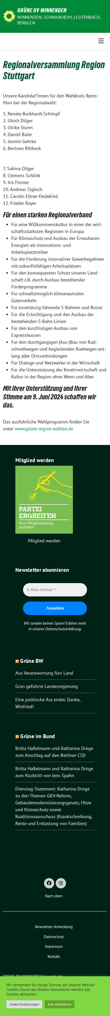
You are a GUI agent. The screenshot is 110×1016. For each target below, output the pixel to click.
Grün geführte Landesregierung (46, 686)
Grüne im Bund (37, 736)
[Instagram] (61, 883)
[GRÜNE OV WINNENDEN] (9, 16)
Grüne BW (31, 660)
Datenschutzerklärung (63, 628)
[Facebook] (49, 883)
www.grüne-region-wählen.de (44, 429)
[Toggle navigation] (101, 41)
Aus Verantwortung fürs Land (44, 673)
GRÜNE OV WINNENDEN (42, 10)
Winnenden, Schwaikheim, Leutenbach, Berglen (58, 20)
